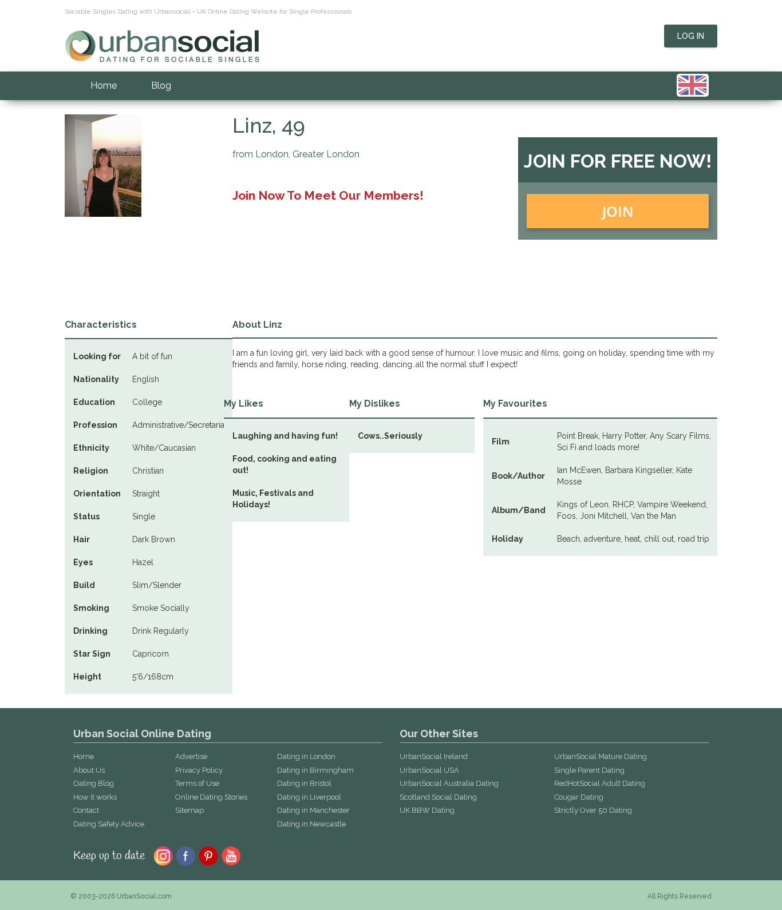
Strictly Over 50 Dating (593, 810)
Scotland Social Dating (438, 797)
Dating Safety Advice (108, 824)
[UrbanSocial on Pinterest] (209, 855)
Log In (690, 36)
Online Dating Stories (211, 797)
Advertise (191, 756)
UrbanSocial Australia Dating (449, 783)
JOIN (618, 211)
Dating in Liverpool (309, 797)
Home (103, 85)
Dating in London (306, 756)
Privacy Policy (199, 770)
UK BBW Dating (427, 810)
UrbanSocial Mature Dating (600, 756)
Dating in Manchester (313, 810)
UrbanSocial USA (429, 770)
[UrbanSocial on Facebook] (186, 855)
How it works (95, 797)
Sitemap (189, 810)
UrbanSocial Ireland (434, 756)
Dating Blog (93, 783)
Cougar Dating (578, 797)
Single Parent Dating (589, 770)
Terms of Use (197, 783)
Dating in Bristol (304, 783)
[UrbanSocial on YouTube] (232, 855)
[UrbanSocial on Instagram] (163, 855)
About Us (89, 770)
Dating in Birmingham (315, 770)
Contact (86, 810)
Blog (161, 85)
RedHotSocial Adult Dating (599, 783)
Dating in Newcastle (311, 824)
